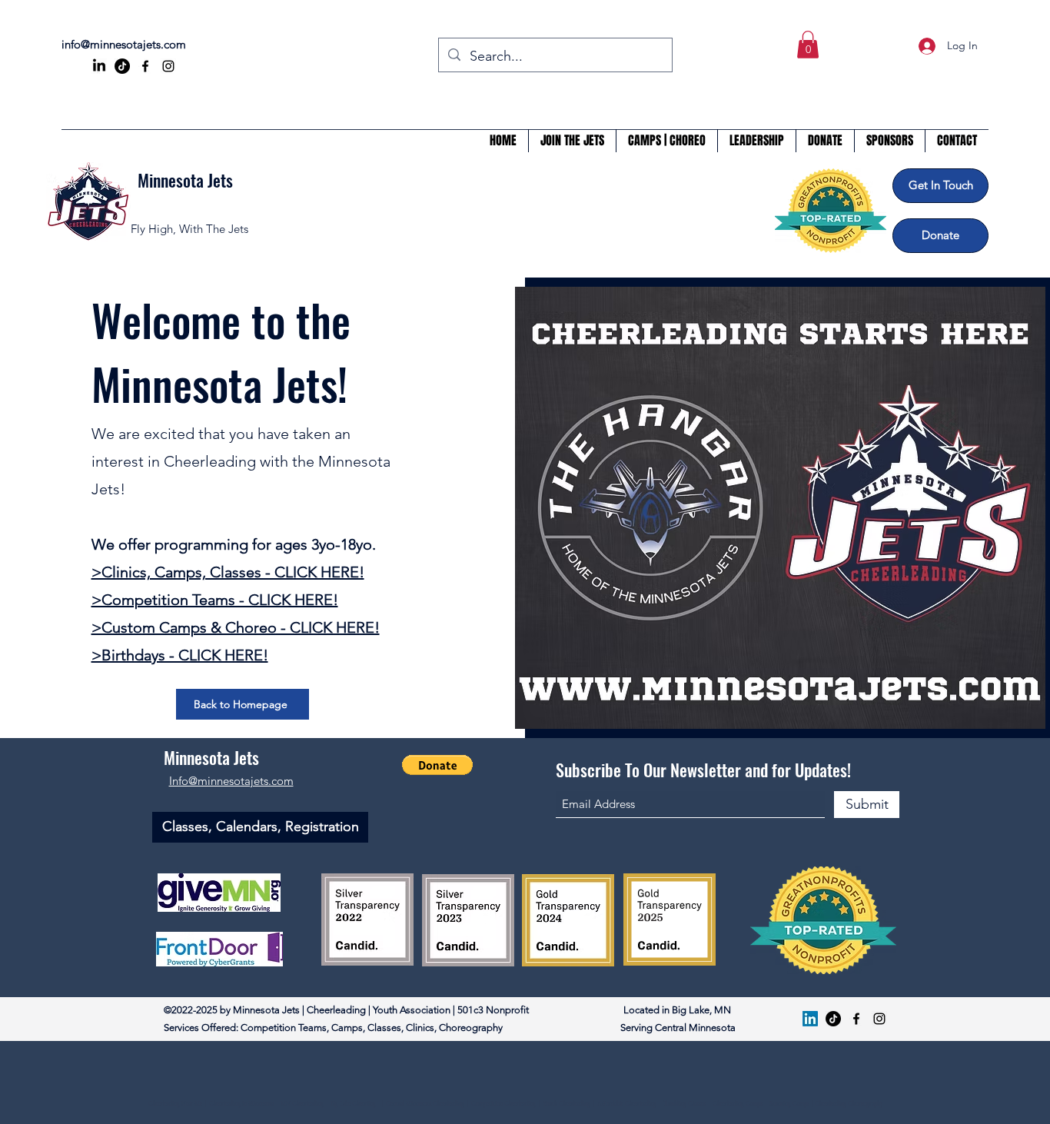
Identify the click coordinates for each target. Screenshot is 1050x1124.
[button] (807, 44)
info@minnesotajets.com (123, 44)
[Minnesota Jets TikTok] (833, 1018)
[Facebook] (145, 66)
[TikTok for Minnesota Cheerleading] (122, 66)
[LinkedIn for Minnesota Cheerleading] (99, 66)
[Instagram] (168, 66)
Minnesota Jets (185, 180)
